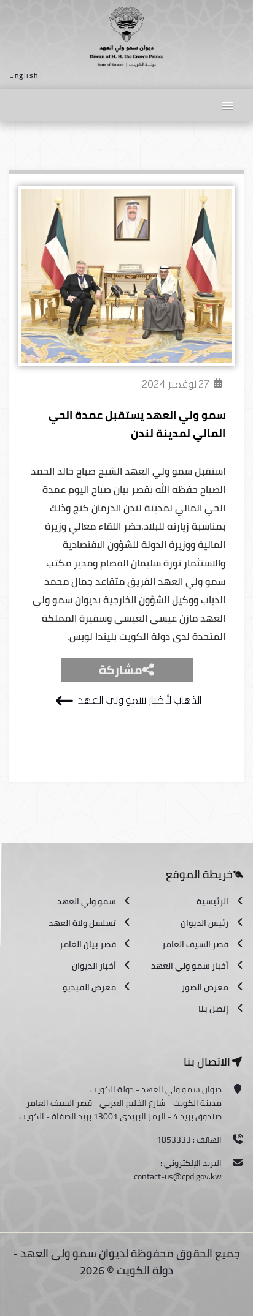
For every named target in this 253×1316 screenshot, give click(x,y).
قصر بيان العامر (88, 944)
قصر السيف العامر (195, 944)
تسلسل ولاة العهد (82, 922)
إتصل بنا (213, 1008)
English (24, 75)
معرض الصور (205, 987)
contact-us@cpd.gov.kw (178, 1176)
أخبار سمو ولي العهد (189, 965)
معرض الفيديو (89, 987)
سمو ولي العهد (86, 901)
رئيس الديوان (204, 922)
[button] (227, 104)
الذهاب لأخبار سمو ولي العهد (139, 700)
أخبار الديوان (94, 965)
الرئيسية (212, 901)
